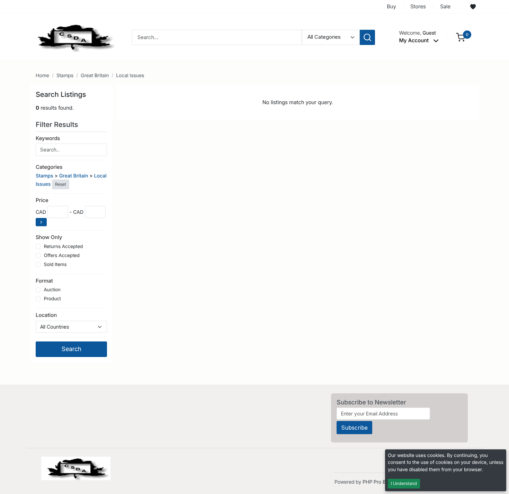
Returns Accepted (63, 246)
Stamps (64, 76)
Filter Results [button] (58, 124)
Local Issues (130, 76)
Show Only (49, 237)
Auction (52, 290)
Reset (60, 184)
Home (42, 76)
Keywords (48, 138)
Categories (49, 167)
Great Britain (95, 76)
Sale (445, 6)
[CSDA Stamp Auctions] (73, 37)
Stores (418, 6)
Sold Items (55, 264)
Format (44, 280)
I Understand (404, 483)
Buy (391, 6)
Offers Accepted (62, 255)
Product (52, 299)
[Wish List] (473, 7)
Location (46, 315)
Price (42, 200)
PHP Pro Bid (376, 482)
